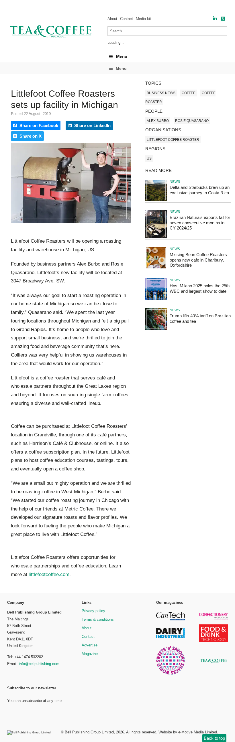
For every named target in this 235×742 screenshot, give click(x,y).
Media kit (143, 19)
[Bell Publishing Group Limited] (30, 732)
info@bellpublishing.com (39, 664)
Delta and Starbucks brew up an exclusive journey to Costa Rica (200, 190)
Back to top (214, 738)
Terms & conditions (98, 619)
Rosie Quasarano (192, 121)
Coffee (188, 93)
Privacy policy (93, 611)
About (112, 19)
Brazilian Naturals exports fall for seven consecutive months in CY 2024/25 (200, 223)
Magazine (90, 654)
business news (161, 93)
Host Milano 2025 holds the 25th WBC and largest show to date (200, 288)
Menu (121, 56)
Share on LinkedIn (92, 125)
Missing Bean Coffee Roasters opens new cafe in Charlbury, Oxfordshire (198, 260)
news (175, 182)
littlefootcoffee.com (48, 574)
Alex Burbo (158, 121)
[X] (223, 18)
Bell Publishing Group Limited (89, 732)
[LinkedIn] (215, 18)
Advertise (89, 645)
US (149, 159)
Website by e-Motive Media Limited (187, 732)
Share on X (30, 136)
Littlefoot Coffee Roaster (173, 140)
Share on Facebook (38, 125)
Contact (126, 19)
